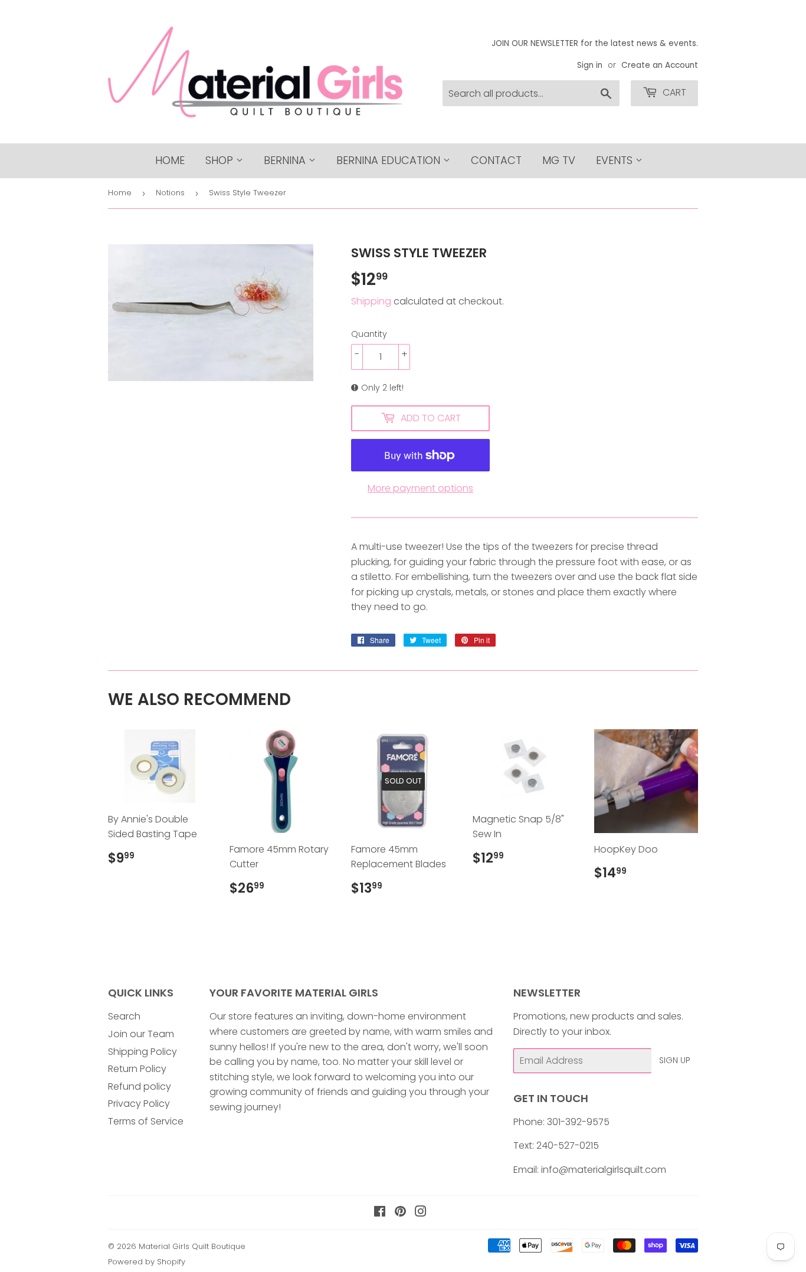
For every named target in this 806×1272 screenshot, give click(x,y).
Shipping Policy (142, 1051)
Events (615, 160)
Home (170, 160)
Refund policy (139, 1086)
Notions (170, 192)
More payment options (420, 488)
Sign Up (674, 1060)
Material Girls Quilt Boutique (192, 1246)
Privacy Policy (139, 1103)
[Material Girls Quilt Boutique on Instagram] (421, 1212)
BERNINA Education (389, 160)
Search (124, 1016)
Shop (220, 160)
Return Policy (137, 1069)
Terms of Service (146, 1121)
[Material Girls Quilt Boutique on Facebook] (379, 1212)
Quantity (369, 334)
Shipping (371, 301)
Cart (673, 92)
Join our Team (141, 1034)
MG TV (558, 160)
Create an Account (659, 65)
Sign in (589, 65)
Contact (496, 160)
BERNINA (286, 160)
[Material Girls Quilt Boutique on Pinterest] (400, 1212)
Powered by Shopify (146, 1261)
